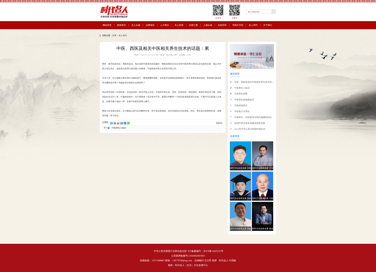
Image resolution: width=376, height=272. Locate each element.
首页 (114, 35)
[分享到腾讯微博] (121, 123)
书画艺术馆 (237, 25)
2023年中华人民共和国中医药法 (249, 129)
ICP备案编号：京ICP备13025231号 (205, 251)
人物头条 (207, 25)
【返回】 (219, 123)
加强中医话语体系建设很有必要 (249, 123)
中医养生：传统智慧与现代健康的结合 (253, 117)
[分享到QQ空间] (115, 123)
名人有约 (253, 25)
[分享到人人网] (125, 123)
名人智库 (179, 25)
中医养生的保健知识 (244, 99)
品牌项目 (150, 25)
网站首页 (107, 25)
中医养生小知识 (119, 128)
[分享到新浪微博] (118, 123)
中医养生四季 (240, 94)
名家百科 (222, 25)
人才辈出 (164, 25)
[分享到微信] (128, 123)
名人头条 (135, 25)
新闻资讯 (121, 25)
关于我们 (267, 25)
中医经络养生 (240, 105)
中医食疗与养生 (242, 111)
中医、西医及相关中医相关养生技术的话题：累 (252, 83)
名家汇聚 (193, 25)
